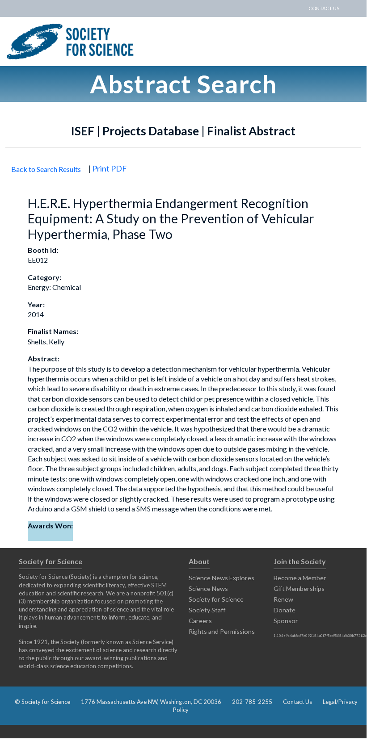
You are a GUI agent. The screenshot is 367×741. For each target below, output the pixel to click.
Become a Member (300, 578)
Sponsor (286, 620)
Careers (200, 620)
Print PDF (109, 168)
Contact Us (297, 701)
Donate (284, 610)
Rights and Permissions (222, 631)
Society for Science (216, 599)
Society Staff (207, 610)
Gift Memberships (299, 588)
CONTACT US (323, 8)
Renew (283, 599)
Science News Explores (221, 578)
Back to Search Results (46, 169)
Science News (208, 588)
